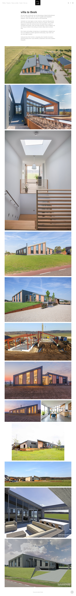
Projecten (9, 3)
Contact (21, 3)
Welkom (4, 3)
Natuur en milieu (14, 3)
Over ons (25, 3)
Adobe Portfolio (40, 592)
